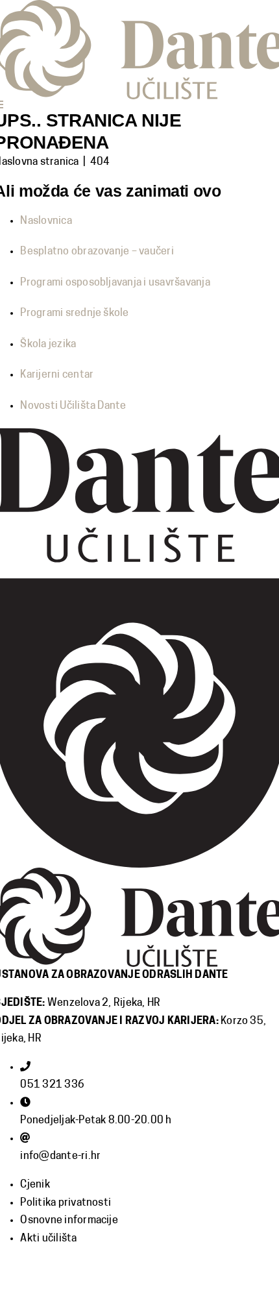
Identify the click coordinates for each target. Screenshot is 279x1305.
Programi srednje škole (74, 313)
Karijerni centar (56, 375)
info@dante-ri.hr (60, 1156)
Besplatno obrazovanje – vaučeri (96, 252)
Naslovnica (45, 221)
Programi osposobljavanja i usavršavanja (115, 283)
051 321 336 (52, 1085)
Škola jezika (48, 344)
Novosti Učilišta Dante (73, 406)
